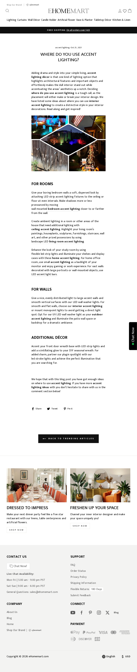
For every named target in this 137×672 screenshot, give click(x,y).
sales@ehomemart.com (44, 592)
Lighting (11, 20)
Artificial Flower (66, 20)
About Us (12, 612)
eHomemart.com (39, 656)
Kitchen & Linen (121, 20)
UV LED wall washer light (67, 315)
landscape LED (57, 242)
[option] (68, 30)
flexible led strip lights (44, 254)
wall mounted (55, 209)
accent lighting (62, 47)
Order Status (78, 571)
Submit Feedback (81, 596)
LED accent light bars (44, 274)
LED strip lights (90, 346)
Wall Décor (34, 20)
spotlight (75, 355)
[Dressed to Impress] (37, 485)
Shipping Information (83, 583)
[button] (133, 336)
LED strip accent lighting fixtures (64, 197)
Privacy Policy (79, 577)
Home (10, 624)
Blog (9, 618)
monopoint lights (53, 310)
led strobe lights (41, 359)
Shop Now (16, 530)
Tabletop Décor (102, 20)
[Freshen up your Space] (100, 485)
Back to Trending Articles (70, 438)
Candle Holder (48, 20)
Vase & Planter (84, 20)
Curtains (22, 20)
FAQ (73, 565)
